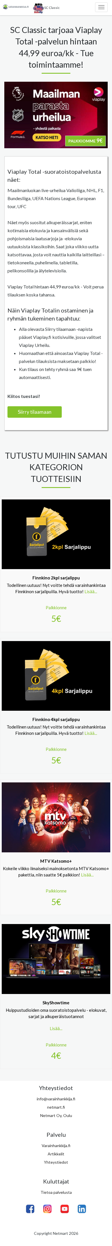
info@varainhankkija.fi (56, 1098)
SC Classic (52, 7)
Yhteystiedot (56, 1162)
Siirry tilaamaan (34, 412)
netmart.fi (56, 1107)
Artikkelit (56, 1153)
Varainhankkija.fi (56, 1145)
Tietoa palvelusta (56, 1192)
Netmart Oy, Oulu (56, 1115)
